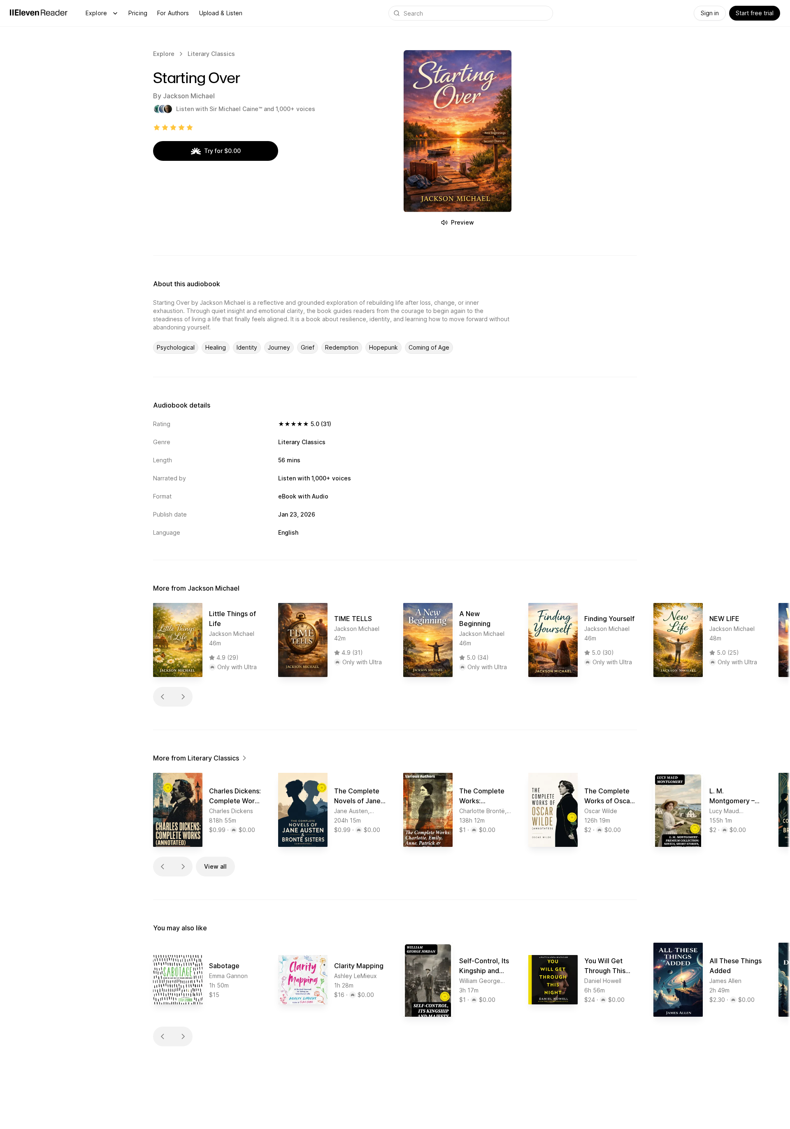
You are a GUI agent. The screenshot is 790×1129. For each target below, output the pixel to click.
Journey (279, 347)
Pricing (137, 12)
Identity (247, 347)
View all (215, 866)
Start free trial (755, 12)
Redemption (341, 347)
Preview (462, 222)
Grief (307, 347)
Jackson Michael (189, 96)
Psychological (176, 347)
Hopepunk (383, 347)
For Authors (173, 12)
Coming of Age (429, 347)
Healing (215, 347)
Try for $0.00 (222, 150)
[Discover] (115, 13)
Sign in (710, 12)
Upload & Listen (221, 12)
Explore (96, 12)
